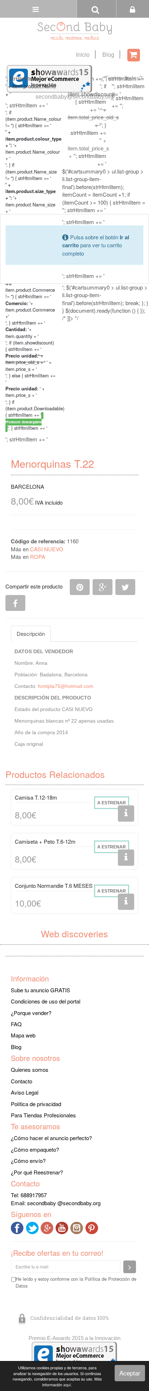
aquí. (67, 1384)
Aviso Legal (24, 1092)
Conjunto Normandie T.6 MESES (54, 885)
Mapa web (23, 1035)
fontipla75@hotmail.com (65, 686)
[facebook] (18, 1227)
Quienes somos (29, 1069)
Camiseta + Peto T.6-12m (45, 841)
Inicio (83, 54)
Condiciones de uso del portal (45, 1001)
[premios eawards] (74, 1354)
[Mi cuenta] (132, 9)
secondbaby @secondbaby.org (64, 1203)
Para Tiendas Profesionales (43, 1115)
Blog (108, 54)
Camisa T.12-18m (36, 797)
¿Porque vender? (31, 1013)
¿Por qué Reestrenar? (37, 1172)
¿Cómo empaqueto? (35, 1149)
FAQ (16, 1024)
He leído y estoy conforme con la (76, 1282)
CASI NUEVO (46, 549)
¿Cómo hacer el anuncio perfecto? (51, 1138)
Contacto (21, 1081)
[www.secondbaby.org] (74, 31)
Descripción (31, 633)
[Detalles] (126, 813)
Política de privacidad (36, 1104)
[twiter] (33, 1227)
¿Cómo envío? (28, 1160)
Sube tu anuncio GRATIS (40, 990)
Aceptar (129, 1372)
